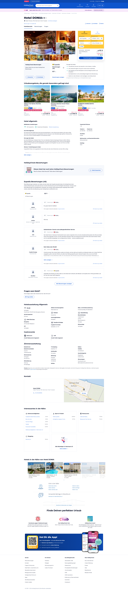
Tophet (27, 424)
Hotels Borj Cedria (52, 485)
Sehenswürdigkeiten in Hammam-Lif (34, 429)
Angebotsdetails (33, 369)
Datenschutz (68, 565)
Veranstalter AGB (69, 560)
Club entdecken (88, 10)
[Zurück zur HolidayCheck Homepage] (28, 6)
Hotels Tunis (75, 489)
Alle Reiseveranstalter (30, 579)
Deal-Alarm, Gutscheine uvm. (32, 567)
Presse (86, 565)
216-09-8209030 (38, 392)
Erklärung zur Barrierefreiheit (72, 577)
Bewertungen (38, 26)
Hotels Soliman (51, 487)
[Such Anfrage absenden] (57, 5)
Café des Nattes (83, 416)
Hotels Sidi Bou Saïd (52, 489)
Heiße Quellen (56, 416)
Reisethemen (88, 570)
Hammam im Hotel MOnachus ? (55, 496)
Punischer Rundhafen (31, 426)
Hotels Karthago (75, 487)
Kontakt (91, 1)
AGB (66, 572)
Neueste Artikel (88, 572)
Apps (26, 577)
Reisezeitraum (94, 36)
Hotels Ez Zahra (75, 485)
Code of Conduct (49, 567)
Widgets (47, 563)
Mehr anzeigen (27, 155)
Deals (26, 1)
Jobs (86, 567)
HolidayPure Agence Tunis (59, 419)
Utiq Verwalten (68, 570)
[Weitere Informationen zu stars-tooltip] (46, 17)
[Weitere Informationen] (98, 54)
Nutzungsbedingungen (70, 563)
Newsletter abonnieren (30, 570)
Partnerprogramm (49, 565)
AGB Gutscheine (68, 575)
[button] (40, 42)
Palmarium (28, 439)
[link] (79, 5)
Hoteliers (47, 560)
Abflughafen (82, 36)
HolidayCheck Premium (30, 575)
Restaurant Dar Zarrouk (85, 419)
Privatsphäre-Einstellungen (71, 567)
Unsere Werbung (89, 563)
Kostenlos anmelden (98, 10)
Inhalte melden (28, 582)
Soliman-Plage (29, 421)
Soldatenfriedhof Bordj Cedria (33, 416)
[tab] (84, 33)
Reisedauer (81, 41)
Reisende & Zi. (94, 41)
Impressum (67, 582)
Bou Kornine (29, 419)
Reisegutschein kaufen (30, 572)
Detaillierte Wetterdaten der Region (64, 505)
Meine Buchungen (29, 560)
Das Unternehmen (89, 560)
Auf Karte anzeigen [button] (52, 20)
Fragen (46, 26)
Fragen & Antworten (29, 565)
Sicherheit (67, 579)
